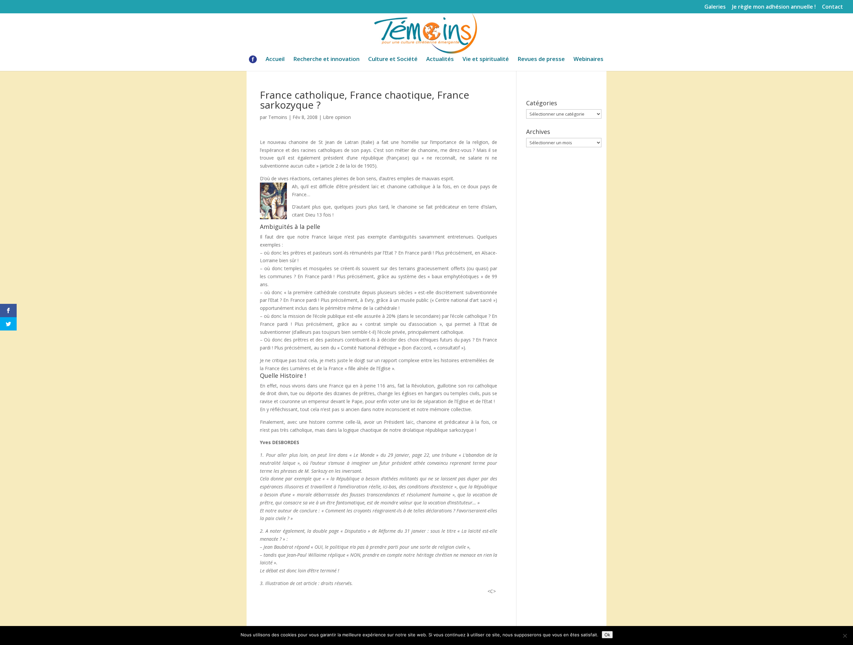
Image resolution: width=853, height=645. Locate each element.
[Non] (844, 635)
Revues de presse (541, 60)
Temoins (277, 117)
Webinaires (588, 60)
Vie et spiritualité (485, 60)
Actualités (440, 60)
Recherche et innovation (326, 60)
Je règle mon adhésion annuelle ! (774, 7)
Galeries (715, 7)
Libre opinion (337, 117)
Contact (832, 7)
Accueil (275, 60)
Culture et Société (393, 60)
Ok (607, 634)
